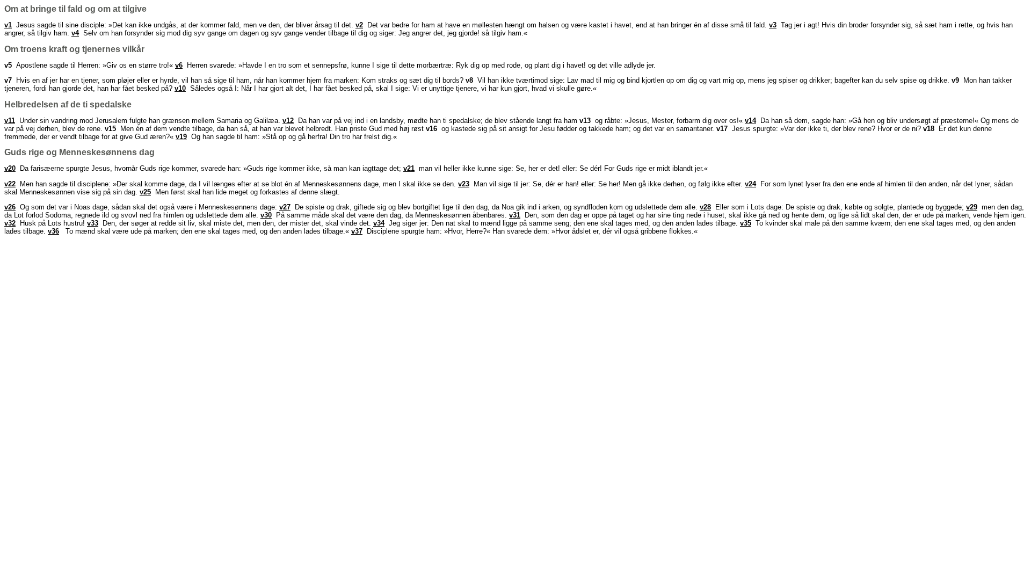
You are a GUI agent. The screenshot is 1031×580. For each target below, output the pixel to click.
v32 (10, 223)
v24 (750, 184)
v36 (53, 231)
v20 (10, 168)
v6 (179, 65)
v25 (145, 192)
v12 (288, 121)
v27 (285, 207)
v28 (705, 207)
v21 (409, 168)
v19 (181, 137)
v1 (8, 25)
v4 (75, 33)
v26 (10, 207)
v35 (745, 223)
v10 (180, 88)
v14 (750, 121)
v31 (514, 215)
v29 (971, 207)
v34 (378, 223)
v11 (9, 121)
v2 (359, 25)
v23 (463, 184)
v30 (266, 215)
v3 (772, 25)
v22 (10, 184)
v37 (356, 231)
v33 (92, 223)
